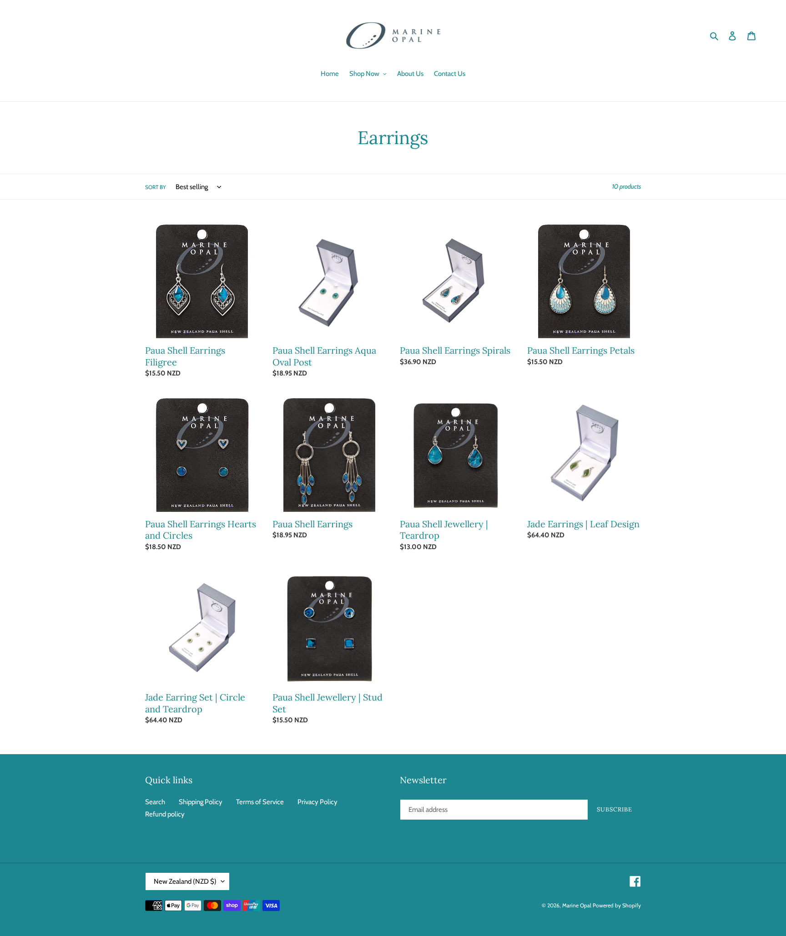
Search (155, 802)
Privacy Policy (317, 802)
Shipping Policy (200, 802)
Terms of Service (260, 802)
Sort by (155, 187)
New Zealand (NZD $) (185, 881)
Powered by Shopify (617, 905)
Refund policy (165, 814)
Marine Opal (576, 905)
